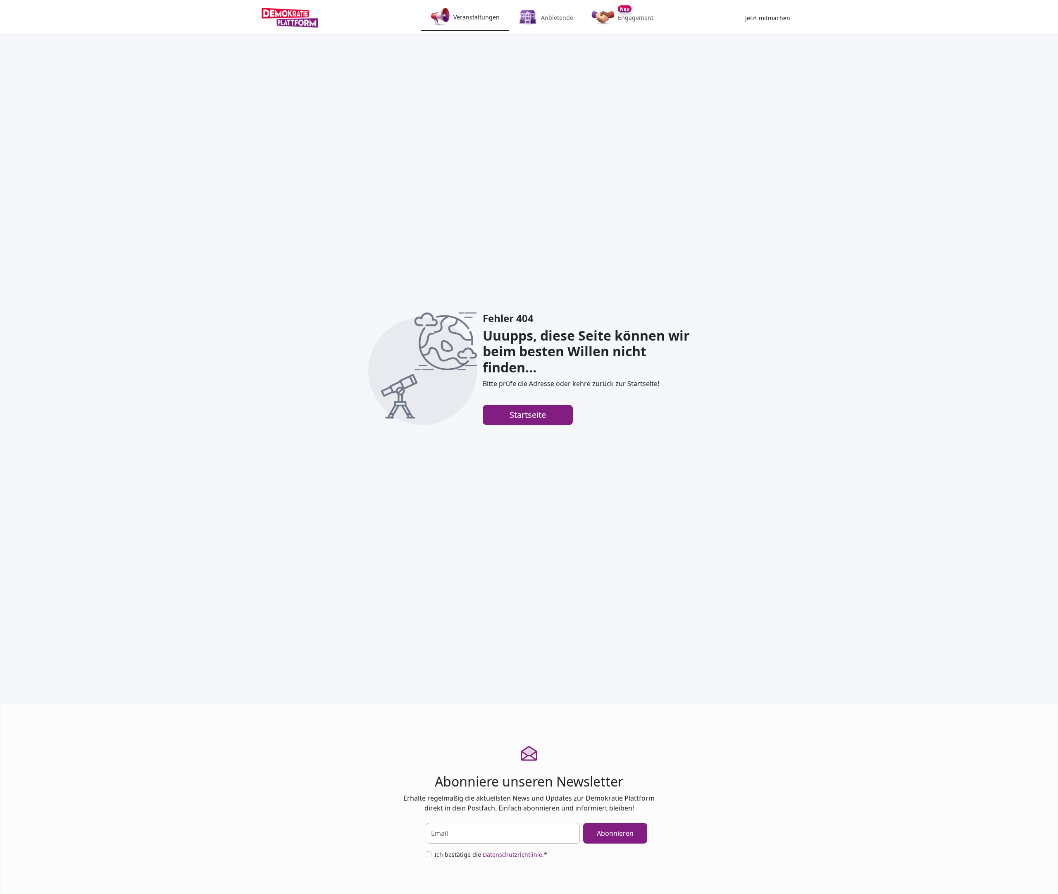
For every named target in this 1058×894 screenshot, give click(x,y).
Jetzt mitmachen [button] (767, 18)
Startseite (528, 414)
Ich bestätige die (490, 854)
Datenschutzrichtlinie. (513, 854)
